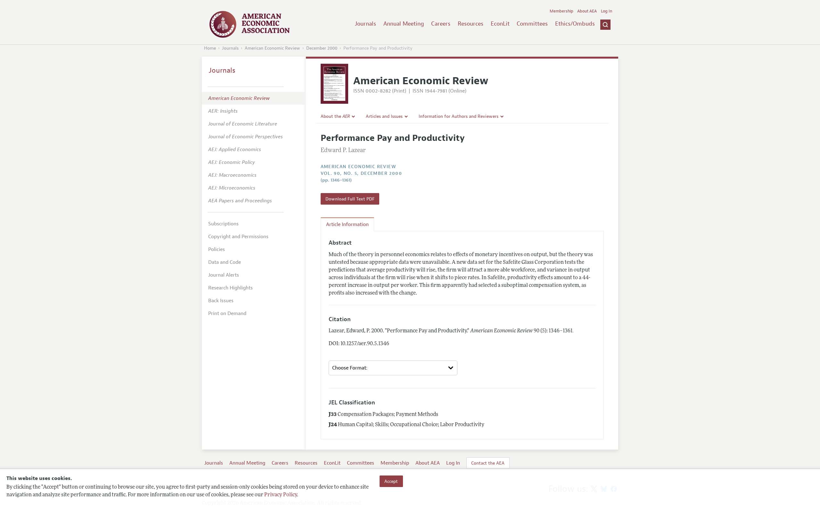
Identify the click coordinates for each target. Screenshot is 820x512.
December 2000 (321, 48)
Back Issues (221, 300)
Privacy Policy (280, 495)
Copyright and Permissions (238, 236)
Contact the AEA (487, 463)
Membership (561, 11)
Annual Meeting (403, 23)
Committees (532, 23)
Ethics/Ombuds (575, 23)
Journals (365, 23)
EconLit (500, 23)
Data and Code (224, 262)
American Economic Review (272, 48)
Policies (216, 249)
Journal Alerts (223, 275)
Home (210, 48)
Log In (606, 11)
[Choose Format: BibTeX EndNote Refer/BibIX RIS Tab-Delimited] (393, 368)
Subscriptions (223, 224)
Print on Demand (227, 313)
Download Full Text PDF (349, 199)
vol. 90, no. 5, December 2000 (361, 173)
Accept (391, 481)
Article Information (347, 224)
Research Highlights (230, 288)
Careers (440, 23)
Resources (470, 23)
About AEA (587, 11)
